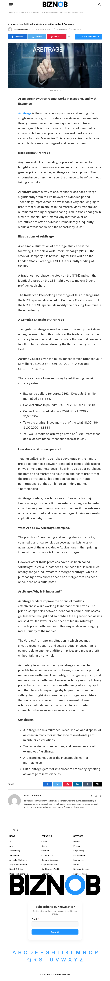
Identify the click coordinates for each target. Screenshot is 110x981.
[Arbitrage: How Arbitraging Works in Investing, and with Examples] (55, 65)
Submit (55, 932)
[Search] (99, 4)
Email (35, 919)
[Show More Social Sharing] (69, 36)
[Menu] (11, 4)
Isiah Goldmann (22, 29)
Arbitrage (25, 113)
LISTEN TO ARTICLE (88, 37)
